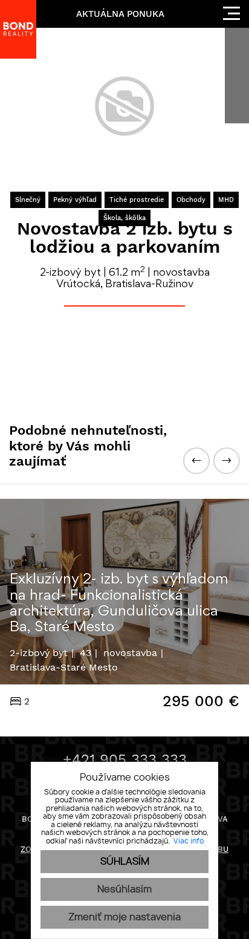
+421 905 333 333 (125, 759)
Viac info (188, 841)
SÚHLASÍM (124, 861)
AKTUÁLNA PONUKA (120, 13)
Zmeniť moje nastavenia (124, 917)
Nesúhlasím (124, 889)
